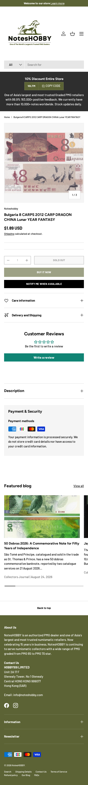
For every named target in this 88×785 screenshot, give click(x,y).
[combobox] (44, 65)
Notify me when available (44, 283)
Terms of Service (59, 771)
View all (78, 486)
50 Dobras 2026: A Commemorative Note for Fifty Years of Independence (41, 545)
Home (7, 117)
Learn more (57, 3)
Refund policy (11, 775)
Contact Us (41, 771)
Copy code (53, 86)
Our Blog (26, 775)
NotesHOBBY (18, 765)
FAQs (36, 775)
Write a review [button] (44, 357)
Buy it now (44, 272)
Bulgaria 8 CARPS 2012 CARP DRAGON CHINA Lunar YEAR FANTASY (47, 117)
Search (7, 771)
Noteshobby (11, 208)
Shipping (9, 233)
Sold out (59, 260)
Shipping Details (23, 771)
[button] (72, 33)
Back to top (44, 608)
